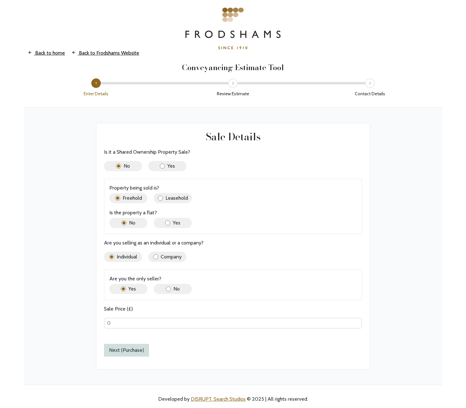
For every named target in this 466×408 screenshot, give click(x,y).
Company (171, 257)
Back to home (49, 53)
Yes (171, 166)
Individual (127, 257)
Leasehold (176, 198)
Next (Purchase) (126, 350)
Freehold (132, 198)
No (127, 166)
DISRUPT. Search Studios (218, 399)
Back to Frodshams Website (108, 53)
